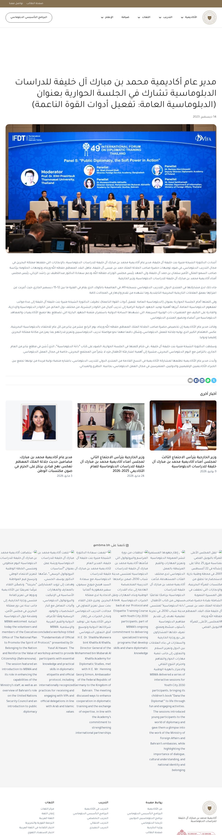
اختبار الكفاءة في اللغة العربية (36, 828)
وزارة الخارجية (154, 828)
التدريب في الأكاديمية (96, 809)
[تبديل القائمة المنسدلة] (182, 17)
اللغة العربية (46, 818)
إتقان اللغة (48, 813)
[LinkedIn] (202, 380)
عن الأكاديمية (154, 809)
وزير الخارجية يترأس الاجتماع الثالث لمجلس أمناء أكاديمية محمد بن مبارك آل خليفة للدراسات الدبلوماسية (184, 462)
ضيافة (125, 17)
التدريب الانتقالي (99, 823)
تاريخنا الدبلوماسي (151, 823)
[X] (213, 380)
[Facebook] (196, 380)
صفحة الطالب (34, 3)
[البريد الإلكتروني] (190, 380)
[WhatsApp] (208, 380)
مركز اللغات (47, 809)
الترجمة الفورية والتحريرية (39, 823)
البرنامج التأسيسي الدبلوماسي (29, 17)
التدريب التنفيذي (99, 828)
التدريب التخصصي (97, 818)
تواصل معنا (16, 3)
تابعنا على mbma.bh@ (109, 545)
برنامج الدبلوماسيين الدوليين (145, 818)
